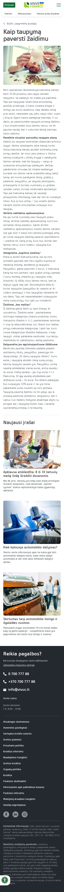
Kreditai (7, 775)
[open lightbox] (32, 65)
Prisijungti (9, 5)
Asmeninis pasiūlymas (15, 727)
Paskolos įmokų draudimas (48, 13)
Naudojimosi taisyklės (15, 757)
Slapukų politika (12, 769)
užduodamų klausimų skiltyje (19, 665)
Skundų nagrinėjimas (14, 805)
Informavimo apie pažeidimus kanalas (23, 787)
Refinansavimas (24, 13)
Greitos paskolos (12, 739)
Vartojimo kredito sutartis (17, 733)
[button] (58, 5)
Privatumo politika (13, 745)
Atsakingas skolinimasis (16, 721)
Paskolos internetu (13, 793)
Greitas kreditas (12, 763)
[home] (33, 5)
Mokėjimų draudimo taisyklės (19, 799)
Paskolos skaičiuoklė (14, 781)
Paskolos (8, 13)
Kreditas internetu (13, 751)
